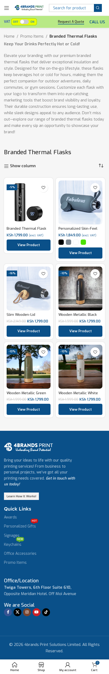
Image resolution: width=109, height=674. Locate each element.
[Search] (98, 8)
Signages (12, 535)
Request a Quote (71, 22)
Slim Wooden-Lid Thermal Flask (21, 316)
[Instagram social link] (27, 612)
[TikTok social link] (46, 612)
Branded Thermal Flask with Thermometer (26, 230)
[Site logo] (29, 7)
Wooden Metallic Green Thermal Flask (26, 395)
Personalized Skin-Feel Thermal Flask (77, 230)
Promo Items (32, 36)
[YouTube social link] (36, 612)
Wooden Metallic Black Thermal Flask (77, 316)
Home (9, 36)
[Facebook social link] (8, 612)
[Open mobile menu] (6, 8)
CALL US (97, 22)
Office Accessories (20, 553)
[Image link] (28, 447)
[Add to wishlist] (43, 187)
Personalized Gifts (20, 525)
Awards (10, 517)
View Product (28, 245)
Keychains (13, 543)
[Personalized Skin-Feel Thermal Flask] (80, 202)
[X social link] (17, 612)
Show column (23, 166)
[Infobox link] (21, 581)
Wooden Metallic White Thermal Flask (78, 395)
